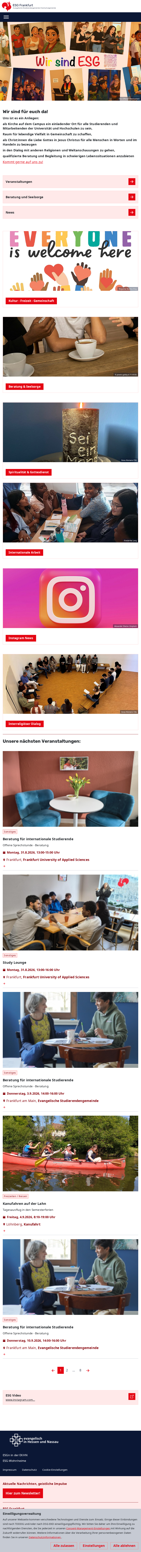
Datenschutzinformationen (45, 1537)
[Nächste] (88, 1370)
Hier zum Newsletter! (23, 1493)
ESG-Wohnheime (14, 1461)
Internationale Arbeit (24, 552)
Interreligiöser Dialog (25, 724)
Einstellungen (94, 1545)
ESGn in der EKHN (15, 1455)
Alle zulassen (63, 1545)
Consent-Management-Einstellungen (88, 1528)
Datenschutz (29, 1469)
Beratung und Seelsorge (24, 197)
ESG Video (13, 1395)
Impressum (10, 1469)
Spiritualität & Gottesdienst (29, 472)
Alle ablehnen (124, 1545)
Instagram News (21, 638)
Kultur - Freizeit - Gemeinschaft (31, 301)
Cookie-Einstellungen (55, 1469)
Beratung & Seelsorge (25, 387)
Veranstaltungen (19, 182)
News (10, 212)
